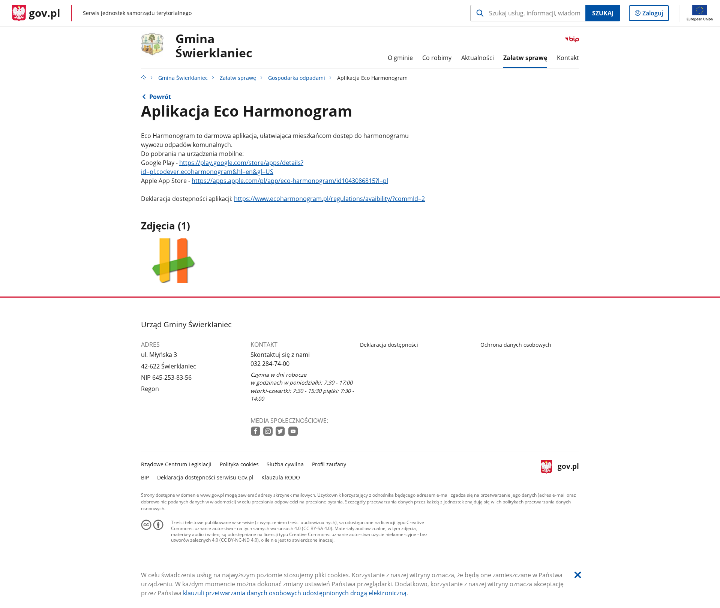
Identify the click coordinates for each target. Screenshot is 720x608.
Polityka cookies (239, 464)
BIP (145, 477)
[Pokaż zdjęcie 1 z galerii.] (175, 260)
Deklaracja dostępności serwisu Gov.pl (205, 477)
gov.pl (568, 469)
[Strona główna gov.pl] (143, 77)
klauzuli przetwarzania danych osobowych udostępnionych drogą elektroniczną (294, 593)
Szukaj (603, 13)
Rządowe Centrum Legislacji (176, 464)
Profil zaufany (329, 464)
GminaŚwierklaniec (214, 46)
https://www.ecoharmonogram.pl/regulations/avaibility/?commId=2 (329, 199)
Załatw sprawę (238, 77)
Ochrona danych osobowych (515, 344)
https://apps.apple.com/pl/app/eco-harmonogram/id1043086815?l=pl (290, 181)
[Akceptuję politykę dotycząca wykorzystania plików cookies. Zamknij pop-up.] (578, 574)
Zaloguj (655, 15)
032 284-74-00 (270, 363)
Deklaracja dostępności (389, 344)
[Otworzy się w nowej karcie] (255, 431)
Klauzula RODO (280, 477)
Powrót (160, 97)
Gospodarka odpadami (296, 77)
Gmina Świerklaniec (183, 77)
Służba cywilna (285, 464)
